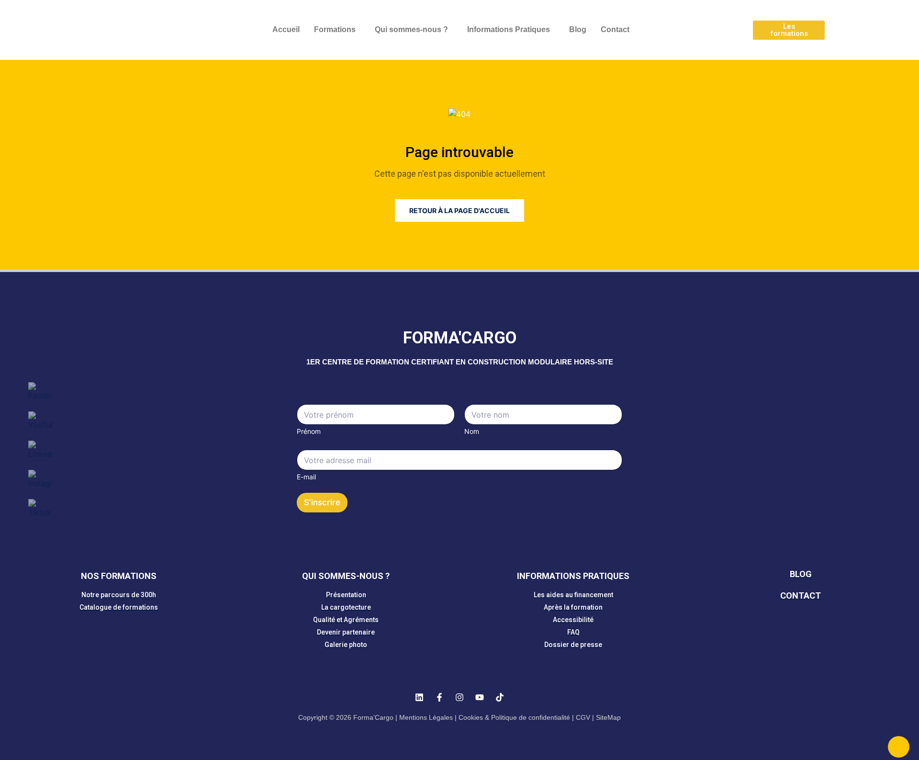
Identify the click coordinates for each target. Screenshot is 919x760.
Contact (615, 29)
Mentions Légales (426, 717)
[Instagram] (459, 697)
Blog (577, 29)
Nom (471, 431)
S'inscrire (322, 502)
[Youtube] (479, 697)
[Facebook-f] (439, 697)
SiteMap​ (608, 717)
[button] (337, 30)
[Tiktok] (499, 697)
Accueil (286, 29)
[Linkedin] (419, 697)
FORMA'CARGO (459, 338)
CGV (583, 717)
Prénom (309, 431)
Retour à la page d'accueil (459, 210)
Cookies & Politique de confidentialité (514, 717)
